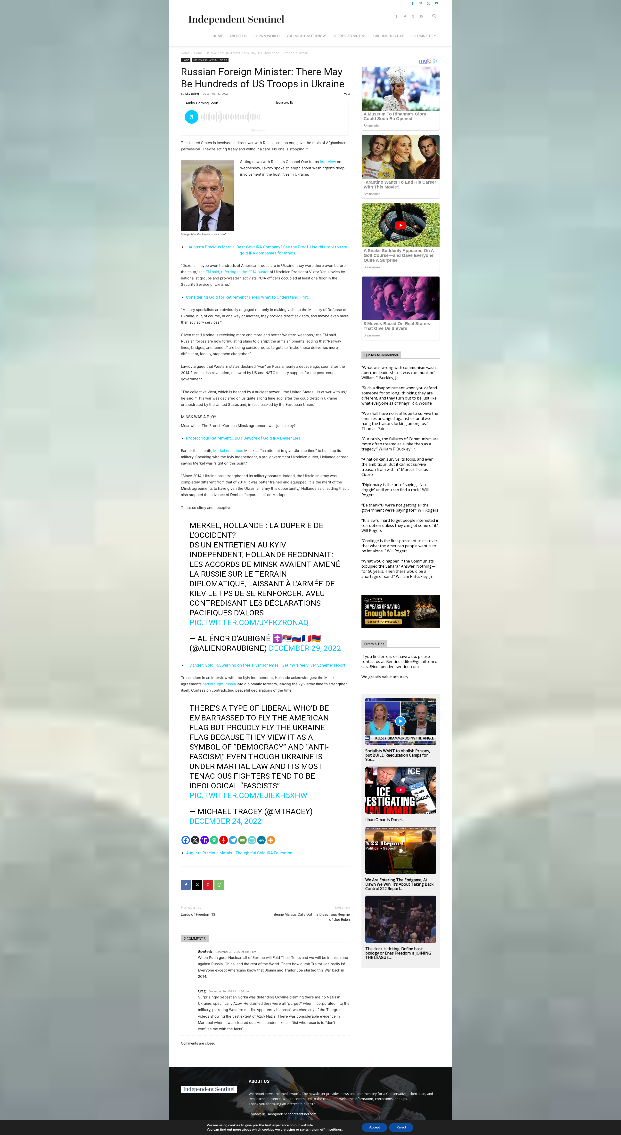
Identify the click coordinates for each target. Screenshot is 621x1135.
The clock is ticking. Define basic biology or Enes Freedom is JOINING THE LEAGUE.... (398, 953)
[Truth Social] (204, 840)
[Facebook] (412, 3)
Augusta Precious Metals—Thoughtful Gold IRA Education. (239, 852)
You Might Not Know (306, 35)
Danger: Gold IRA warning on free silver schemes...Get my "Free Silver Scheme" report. (268, 665)
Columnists (421, 35)
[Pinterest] (420, 3)
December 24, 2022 (225, 821)
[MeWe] (261, 840)
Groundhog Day (388, 35)
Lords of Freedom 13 (198, 914)
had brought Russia (219, 684)
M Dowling (192, 93)
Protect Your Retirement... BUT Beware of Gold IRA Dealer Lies (243, 438)
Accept (374, 1127)
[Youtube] (436, 3)
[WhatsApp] (219, 885)
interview (328, 161)
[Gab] (214, 840)
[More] (271, 840)
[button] (434, 17)
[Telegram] (233, 840)
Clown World (266, 35)
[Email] (242, 840)
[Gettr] (223, 840)
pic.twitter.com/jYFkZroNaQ (249, 622)
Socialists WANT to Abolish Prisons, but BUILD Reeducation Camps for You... (397, 755)
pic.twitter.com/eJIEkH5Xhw (248, 795)
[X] (428, 3)
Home (217, 35)
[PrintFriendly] (252, 840)
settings (335, 1129)
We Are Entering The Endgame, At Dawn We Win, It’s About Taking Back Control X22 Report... (399, 884)
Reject (401, 1127)
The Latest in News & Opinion (210, 60)
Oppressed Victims (350, 35)
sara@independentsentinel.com (292, 1114)
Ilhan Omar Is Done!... (384, 819)
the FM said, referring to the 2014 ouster (233, 271)
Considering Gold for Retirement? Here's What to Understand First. (247, 297)
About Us (238, 35)
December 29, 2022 (305, 648)
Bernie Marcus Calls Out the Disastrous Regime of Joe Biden (312, 917)
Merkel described (228, 450)
